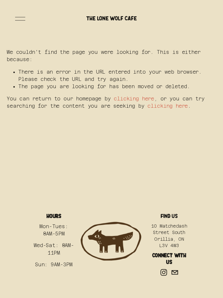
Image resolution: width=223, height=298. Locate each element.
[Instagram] (163, 272)
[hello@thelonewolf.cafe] (174, 272)
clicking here (134, 99)
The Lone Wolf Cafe (111, 18)
